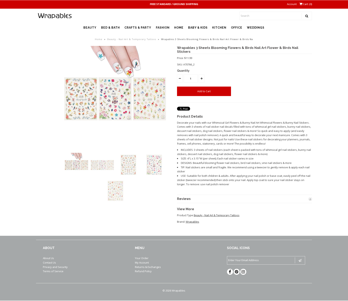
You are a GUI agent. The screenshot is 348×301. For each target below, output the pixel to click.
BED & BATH (110, 27)
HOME (178, 27)
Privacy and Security (55, 267)
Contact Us (49, 262)
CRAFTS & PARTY (137, 27)
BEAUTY (89, 27)
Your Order (141, 258)
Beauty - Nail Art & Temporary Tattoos (131, 39)
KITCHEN (219, 27)
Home (98, 39)
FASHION (163, 27)
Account (292, 4)
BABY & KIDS (198, 27)
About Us (48, 258)
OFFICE (236, 27)
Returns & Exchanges (148, 267)
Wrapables (192, 221)
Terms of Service (53, 271)
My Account (142, 262)
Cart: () (307, 4)
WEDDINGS (255, 27)
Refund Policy (143, 271)
